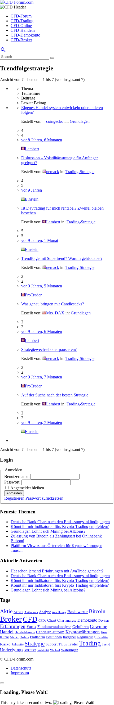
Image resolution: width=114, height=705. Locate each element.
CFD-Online (21, 25)
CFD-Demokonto (25, 35)
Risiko (5, 644)
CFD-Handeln (23, 30)
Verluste (30, 650)
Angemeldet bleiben (27, 488)
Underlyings (11, 649)
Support (52, 644)
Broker (11, 619)
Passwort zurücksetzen (44, 498)
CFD (30, 619)
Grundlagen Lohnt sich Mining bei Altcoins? (48, 531)
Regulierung (86, 637)
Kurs (104, 632)
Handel (7, 631)
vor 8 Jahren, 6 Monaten (41, 140)
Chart (51, 620)
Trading (90, 643)
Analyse (45, 612)
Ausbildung (59, 612)
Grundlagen (80, 121)
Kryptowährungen (82, 631)
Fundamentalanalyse (54, 626)
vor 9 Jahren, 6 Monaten (41, 331)
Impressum (20, 673)
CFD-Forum (21, 16)
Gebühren (80, 627)
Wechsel (55, 650)
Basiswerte (77, 611)
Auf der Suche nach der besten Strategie (54, 395)
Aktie (6, 611)
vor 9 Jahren (31, 190)
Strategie (35, 643)
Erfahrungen (12, 626)
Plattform (37, 637)
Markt (14, 637)
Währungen (69, 650)
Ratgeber (69, 637)
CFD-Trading (22, 21)
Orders (24, 637)
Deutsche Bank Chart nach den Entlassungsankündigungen (60, 521)
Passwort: (12, 482)
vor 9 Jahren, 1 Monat (39, 240)
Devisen (103, 620)
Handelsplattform (50, 632)
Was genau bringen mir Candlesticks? (52, 304)
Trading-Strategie (79, 171)
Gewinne (98, 626)
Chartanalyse (66, 620)
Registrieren (14, 498)
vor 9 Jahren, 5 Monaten (41, 286)
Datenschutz (21, 668)
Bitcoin (97, 611)
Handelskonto (25, 632)
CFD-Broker (21, 40)
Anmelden (14, 493)
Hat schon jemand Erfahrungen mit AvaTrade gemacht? (57, 571)
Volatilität (43, 650)
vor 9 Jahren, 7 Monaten (41, 377)
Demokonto (87, 620)
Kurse (4, 637)
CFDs (42, 620)
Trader (73, 644)
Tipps (63, 644)
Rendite (102, 637)
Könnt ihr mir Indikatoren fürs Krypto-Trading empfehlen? (60, 526)
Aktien (18, 612)
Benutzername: (17, 476)
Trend (106, 644)
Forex (31, 626)
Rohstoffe (18, 644)
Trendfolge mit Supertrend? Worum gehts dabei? (61, 258)
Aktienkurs (31, 612)
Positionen (54, 637)
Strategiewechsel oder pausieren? (49, 349)
